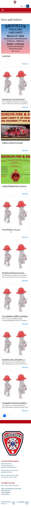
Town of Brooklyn (16, 488)
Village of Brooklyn (6, 488)
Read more (25, 63)
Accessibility (20, 502)
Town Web (13, 502)
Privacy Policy (27, 502)
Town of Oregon (5, 490)
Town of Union (5, 494)
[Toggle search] (27, 6)
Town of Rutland (5, 492)
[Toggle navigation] (2, 9)
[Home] (14, 2)
